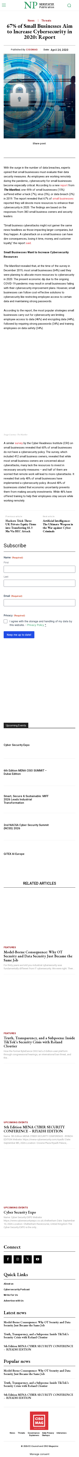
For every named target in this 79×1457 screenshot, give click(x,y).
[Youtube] (38, 1259)
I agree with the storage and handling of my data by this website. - (41, 623)
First (6, 562)
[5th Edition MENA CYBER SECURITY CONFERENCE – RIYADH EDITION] (39, 1093)
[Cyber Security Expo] (64, 745)
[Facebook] (8, 1259)
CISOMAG (32, 49)
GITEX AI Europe (14, 854)
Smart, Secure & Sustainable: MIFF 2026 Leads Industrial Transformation (26, 799)
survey (19, 443)
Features (10, 947)
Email (13, 595)
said (28, 243)
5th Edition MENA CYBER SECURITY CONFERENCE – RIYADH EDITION (34, 1129)
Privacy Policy (35, 624)
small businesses (63, 198)
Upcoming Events (16, 1122)
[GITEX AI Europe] (64, 854)
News (31, 20)
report (64, 185)
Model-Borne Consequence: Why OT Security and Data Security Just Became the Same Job (38, 956)
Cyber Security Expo (17, 745)
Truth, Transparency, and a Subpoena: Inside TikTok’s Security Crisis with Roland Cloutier (39, 1042)
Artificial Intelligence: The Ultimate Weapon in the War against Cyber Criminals (58, 526)
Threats (46, 20)
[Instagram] (18, 1259)
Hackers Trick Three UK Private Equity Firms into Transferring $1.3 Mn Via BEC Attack (21, 526)
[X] (28, 1259)
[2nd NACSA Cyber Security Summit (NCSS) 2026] (64, 826)
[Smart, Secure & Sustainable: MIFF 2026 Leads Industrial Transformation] (64, 799)
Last (6, 576)
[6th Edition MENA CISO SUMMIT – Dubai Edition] (64, 772)
